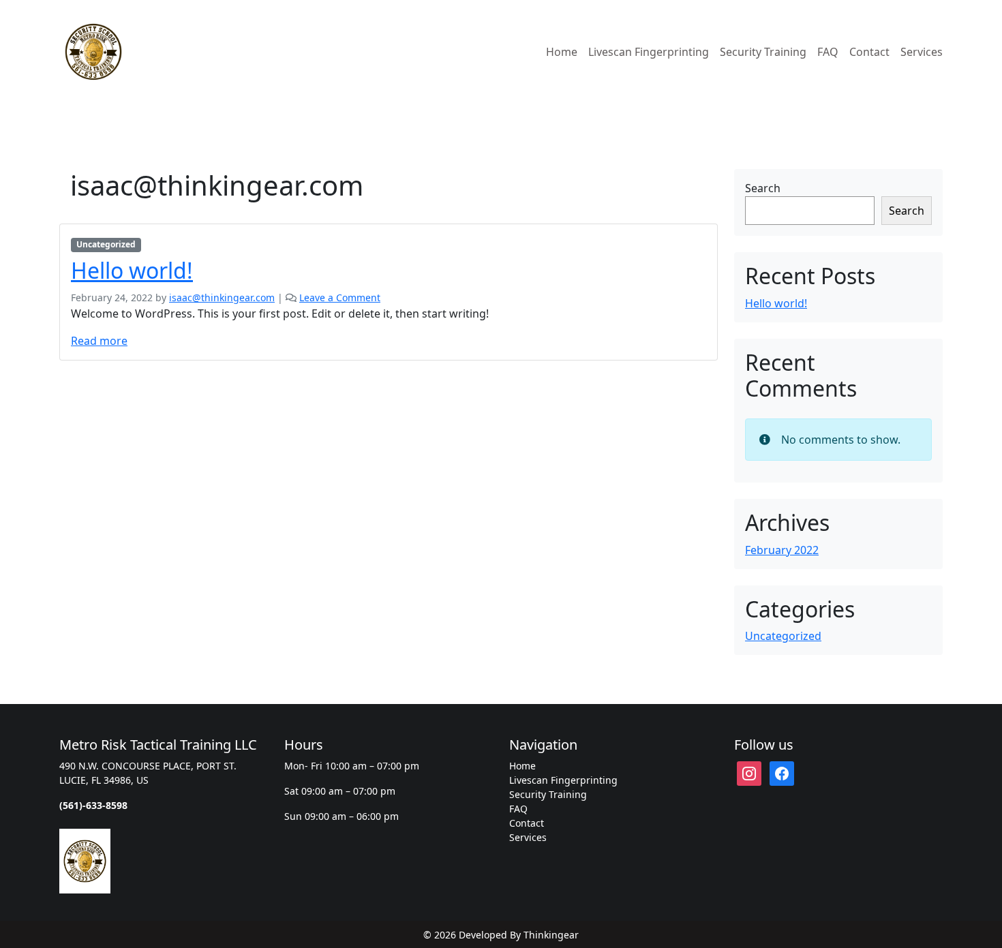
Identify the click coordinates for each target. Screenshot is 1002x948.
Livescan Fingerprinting (648, 51)
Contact (869, 51)
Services (921, 51)
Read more (99, 340)
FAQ (827, 51)
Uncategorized (106, 244)
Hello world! (132, 270)
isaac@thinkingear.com (222, 297)
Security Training (763, 51)
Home (561, 51)
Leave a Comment (339, 297)
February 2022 (782, 549)
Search (762, 188)
